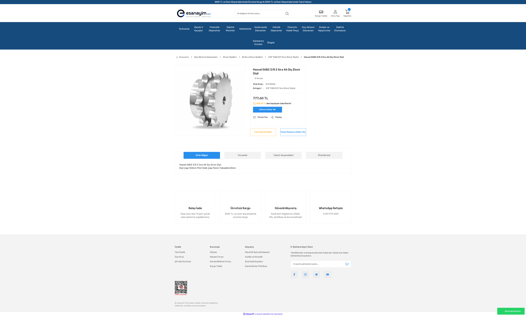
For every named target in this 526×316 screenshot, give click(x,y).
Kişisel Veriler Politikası (256, 266)
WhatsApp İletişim (513, 311)
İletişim (213, 252)
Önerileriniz (324, 155)
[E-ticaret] (263, 314)
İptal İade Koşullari (254, 261)
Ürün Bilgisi (202, 155)
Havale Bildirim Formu (220, 261)
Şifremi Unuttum (183, 261)
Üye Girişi (179, 257)
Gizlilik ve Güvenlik (254, 257)
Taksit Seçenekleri (283, 155)
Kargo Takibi (216, 266)
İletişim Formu (217, 257)
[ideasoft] (248, 314)
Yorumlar (243, 155)
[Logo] (194, 13)
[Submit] (346, 264)
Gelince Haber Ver (267, 109)
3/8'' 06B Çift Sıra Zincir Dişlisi (280, 88)
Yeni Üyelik (180, 252)
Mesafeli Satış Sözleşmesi (257, 252)
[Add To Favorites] (263, 132)
